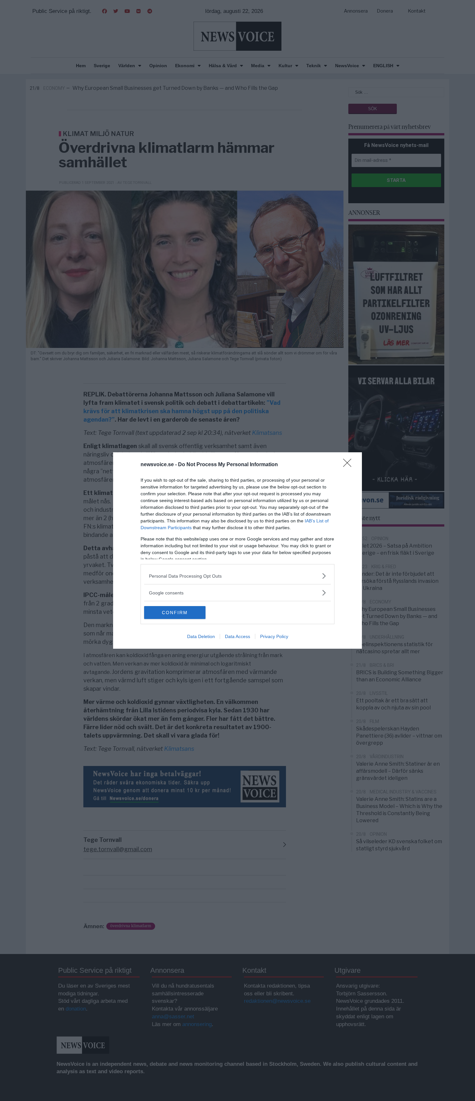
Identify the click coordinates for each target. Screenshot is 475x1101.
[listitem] (237, 575)
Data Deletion (201, 636)
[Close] (349, 465)
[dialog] (237, 550)
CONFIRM (175, 612)
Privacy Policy (274, 636)
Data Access (237, 636)
